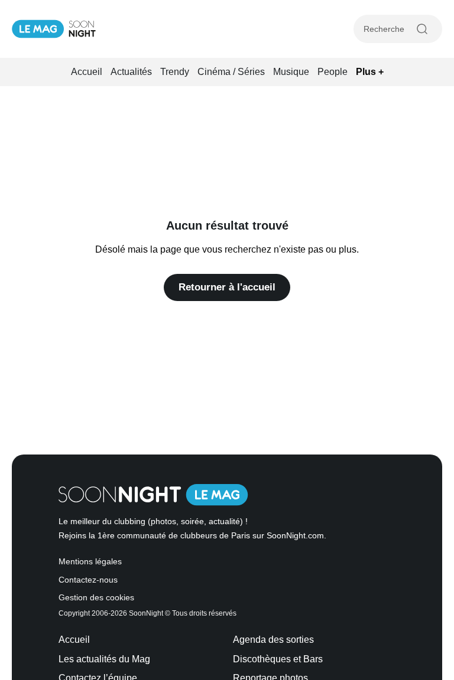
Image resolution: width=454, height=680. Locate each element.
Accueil (86, 72)
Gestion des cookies (96, 597)
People (332, 72)
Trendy (174, 72)
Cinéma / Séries (231, 72)
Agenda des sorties (273, 640)
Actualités (131, 72)
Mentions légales (90, 561)
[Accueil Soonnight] (54, 28)
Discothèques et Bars (278, 659)
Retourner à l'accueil (227, 287)
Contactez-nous (88, 580)
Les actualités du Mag (104, 659)
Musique (291, 72)
